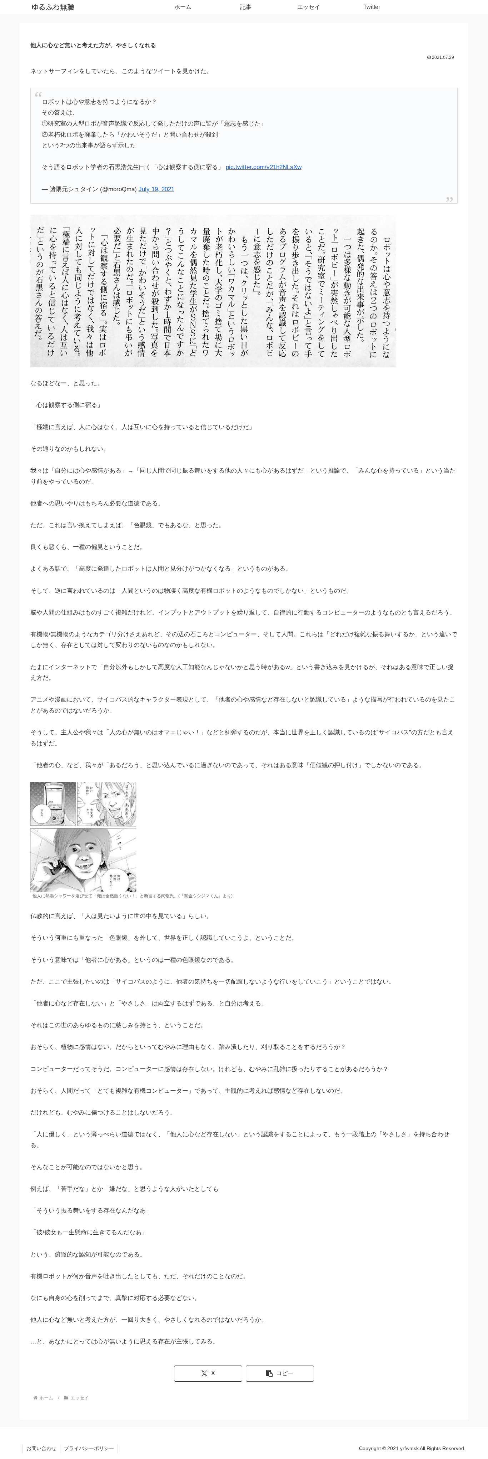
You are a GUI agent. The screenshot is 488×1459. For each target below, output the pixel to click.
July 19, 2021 (156, 189)
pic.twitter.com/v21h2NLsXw (264, 167)
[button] (280, 1374)
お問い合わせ (41, 1448)
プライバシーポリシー (89, 1448)
